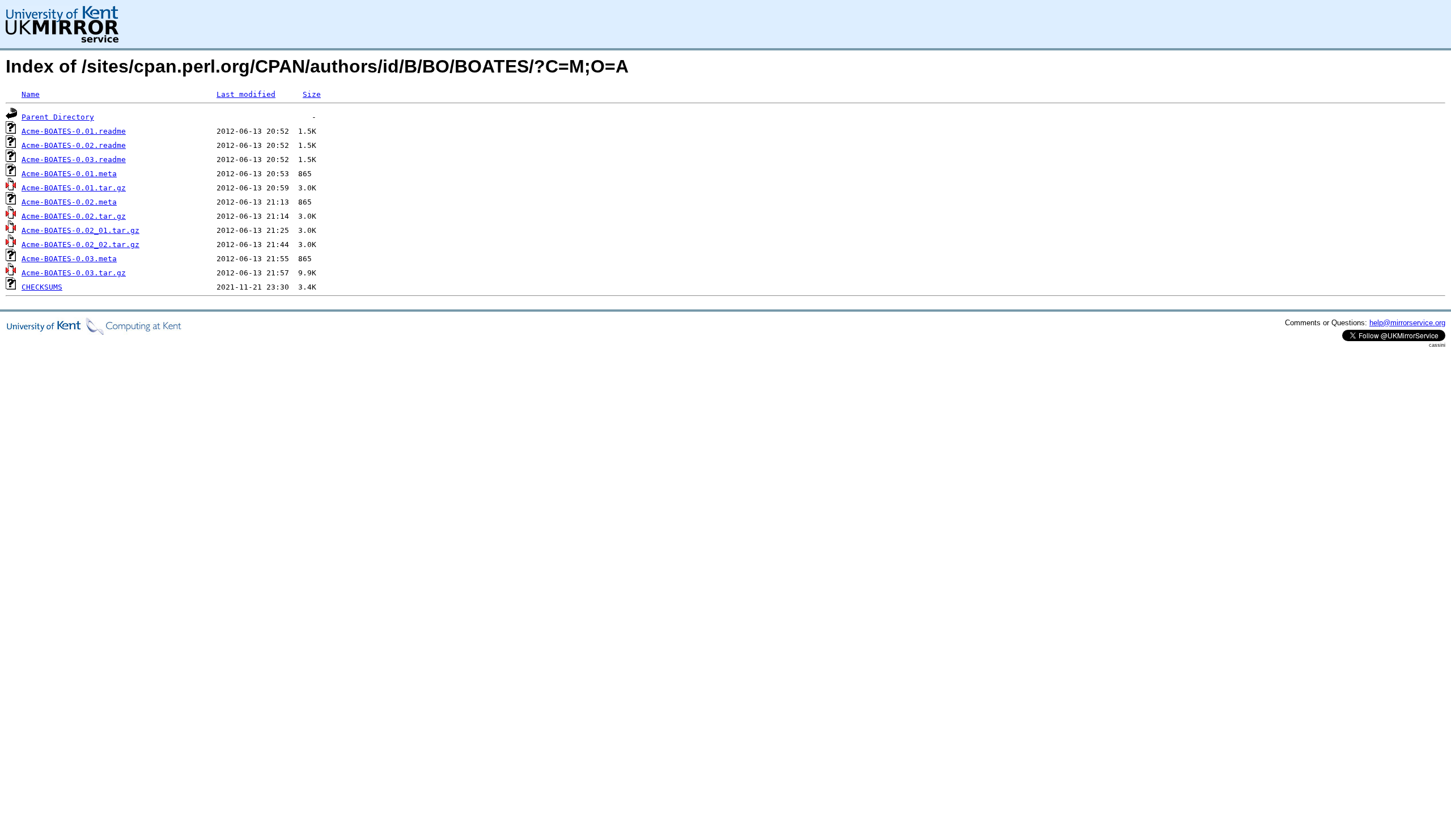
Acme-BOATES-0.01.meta (69, 173)
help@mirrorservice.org (1407, 322)
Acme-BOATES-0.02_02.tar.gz (80, 244)
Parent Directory (58, 117)
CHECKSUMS (42, 287)
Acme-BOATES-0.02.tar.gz (74, 216)
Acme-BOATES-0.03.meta (69, 258)
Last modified (246, 94)
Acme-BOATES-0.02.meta (69, 202)
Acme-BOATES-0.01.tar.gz (74, 188)
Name (31, 94)
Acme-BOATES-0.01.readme (74, 131)
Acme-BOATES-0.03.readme (74, 159)
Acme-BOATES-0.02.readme (74, 145)
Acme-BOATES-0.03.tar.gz (74, 273)
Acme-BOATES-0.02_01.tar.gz (80, 230)
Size (312, 94)
